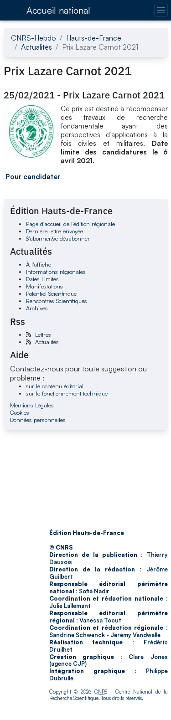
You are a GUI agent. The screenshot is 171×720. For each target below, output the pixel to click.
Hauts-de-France (93, 37)
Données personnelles (38, 419)
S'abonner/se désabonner (58, 238)
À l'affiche (38, 264)
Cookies (19, 412)
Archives (37, 308)
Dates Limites (42, 279)
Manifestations (44, 286)
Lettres (43, 334)
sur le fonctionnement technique (67, 393)
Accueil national (58, 10)
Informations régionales (56, 271)
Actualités (36, 46)
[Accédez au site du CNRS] (12, 10)
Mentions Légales (32, 405)
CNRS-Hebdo (33, 37)
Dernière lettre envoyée (54, 231)
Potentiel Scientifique (51, 293)
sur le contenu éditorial (54, 386)
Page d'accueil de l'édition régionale (70, 223)
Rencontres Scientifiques (56, 300)
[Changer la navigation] (160, 10)
